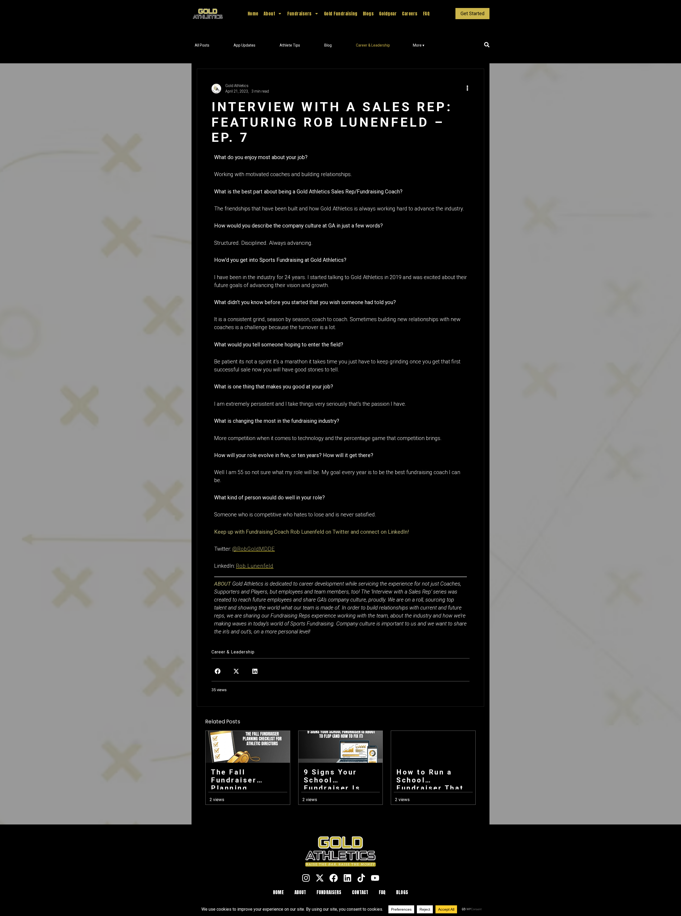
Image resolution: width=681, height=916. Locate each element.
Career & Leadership (373, 45)
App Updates (244, 45)
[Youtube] (375, 878)
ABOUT (300, 892)
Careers (410, 13)
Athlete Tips (290, 45)
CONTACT (360, 892)
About (269, 13)
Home (253, 13)
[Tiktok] (361, 878)
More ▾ (418, 45)
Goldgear (388, 13)
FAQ (426, 13)
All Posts (202, 45)
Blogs (368, 13)
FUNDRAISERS (329, 892)
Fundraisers (299, 13)
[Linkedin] (347, 878)
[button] (217, 671)
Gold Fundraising (341, 13)
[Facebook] (333, 878)
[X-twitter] (320, 878)
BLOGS (402, 892)
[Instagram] (306, 878)
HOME (278, 892)
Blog (328, 45)
